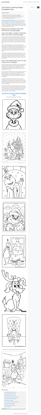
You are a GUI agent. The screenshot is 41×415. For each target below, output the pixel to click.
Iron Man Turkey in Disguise (8, 400)
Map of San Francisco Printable (9, 403)
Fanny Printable (5, 2)
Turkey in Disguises (7, 406)
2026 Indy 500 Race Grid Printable (10, 392)
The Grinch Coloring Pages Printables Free (9, 18)
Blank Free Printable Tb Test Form (9, 395)
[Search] (38, 7)
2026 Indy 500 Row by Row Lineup (10, 393)
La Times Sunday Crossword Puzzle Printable (11, 401)
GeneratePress (25, 413)
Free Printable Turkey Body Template (10, 398)
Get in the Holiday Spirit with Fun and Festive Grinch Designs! (12, 17)
